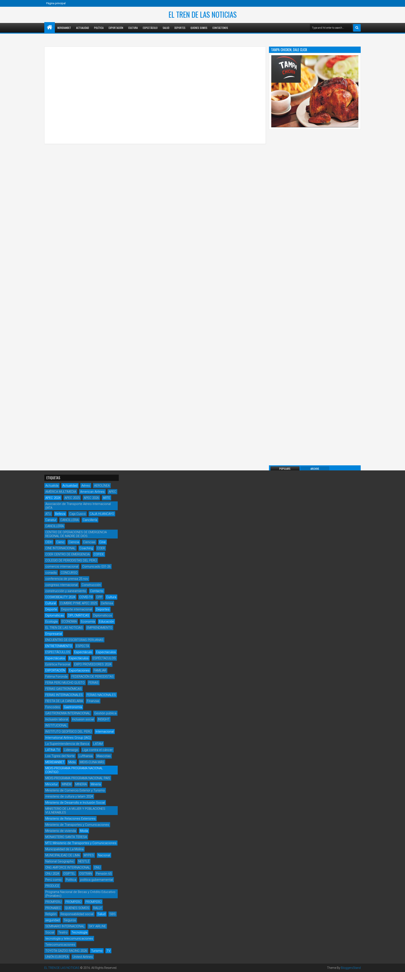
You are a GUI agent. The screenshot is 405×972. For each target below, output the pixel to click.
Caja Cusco (77, 514)
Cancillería (90, 520)
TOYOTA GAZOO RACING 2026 (66, 951)
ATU (48, 514)
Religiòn (51, 914)
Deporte (51, 609)
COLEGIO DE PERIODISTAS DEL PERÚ (71, 560)
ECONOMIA (69, 621)
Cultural (50, 603)
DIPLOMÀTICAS (78, 615)
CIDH (48, 542)
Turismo (97, 951)
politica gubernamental (96, 880)
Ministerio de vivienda (60, 831)
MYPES (89, 855)
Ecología (51, 621)
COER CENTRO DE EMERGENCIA (67, 554)
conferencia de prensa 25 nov (66, 579)
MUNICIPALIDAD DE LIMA (62, 855)
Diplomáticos (102, 615)
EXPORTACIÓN (55, 670)
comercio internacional (61, 566)
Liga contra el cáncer (97, 750)
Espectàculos (79, 658)
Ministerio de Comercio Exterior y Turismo (75, 790)
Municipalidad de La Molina (64, 849)
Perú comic (53, 880)
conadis (51, 573)
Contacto (96, 591)
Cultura (133, 28)
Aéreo (85, 485)
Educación (106, 621)
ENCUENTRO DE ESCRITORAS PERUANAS (74, 640)
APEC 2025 (72, 498)
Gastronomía (73, 707)
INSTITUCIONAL (56, 725)
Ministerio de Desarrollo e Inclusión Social (75, 802)
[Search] (357, 28)
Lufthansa (86, 756)
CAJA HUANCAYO (102, 514)
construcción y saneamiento (65, 591)
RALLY (97, 908)
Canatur (50, 520)
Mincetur (51, 784)
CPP (99, 597)
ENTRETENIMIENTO (58, 646)
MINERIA (81, 784)
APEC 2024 (53, 498)
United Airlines (83, 957)
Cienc (60, 542)
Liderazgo (71, 750)
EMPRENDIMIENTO (99, 628)
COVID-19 (85, 597)
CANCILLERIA (69, 520)
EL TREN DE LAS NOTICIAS (203, 14)
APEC (112, 492)
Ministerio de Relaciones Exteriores (70, 818)
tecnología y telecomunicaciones (69, 938)
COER (101, 548)
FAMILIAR (100, 670)
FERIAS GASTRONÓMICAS (63, 689)
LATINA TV (52, 750)
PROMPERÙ (93, 902)
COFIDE (99, 554)
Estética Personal (57, 664)
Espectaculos (106, 652)
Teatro (63, 932)
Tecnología (79, 932)
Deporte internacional (76, 609)
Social (49, 932)
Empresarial (53, 634)
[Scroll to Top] (398, 965)
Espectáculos (55, 658)
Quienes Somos (198, 28)
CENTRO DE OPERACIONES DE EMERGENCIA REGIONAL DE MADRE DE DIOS (76, 534)
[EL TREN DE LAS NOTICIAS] (49, 27)
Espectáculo (150, 28)
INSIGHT (103, 719)
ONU (97, 867)
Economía (88, 621)
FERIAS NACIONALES (101, 695)
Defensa (107, 603)
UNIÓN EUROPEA (57, 957)
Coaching (86, 548)
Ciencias (89, 542)
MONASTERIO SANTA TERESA (66, 837)
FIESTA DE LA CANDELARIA (64, 701)
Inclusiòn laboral (56, 719)
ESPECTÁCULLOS (57, 652)
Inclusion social (83, 719)
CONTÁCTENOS (220, 28)
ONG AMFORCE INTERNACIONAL (67, 867)
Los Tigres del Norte (60, 756)
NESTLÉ (83, 861)
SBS (112, 914)
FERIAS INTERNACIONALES (64, 695)
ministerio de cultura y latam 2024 (69, 796)
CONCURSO (69, 573)
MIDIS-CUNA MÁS (92, 762)
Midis (72, 762)
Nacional (104, 855)
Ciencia (74, 542)
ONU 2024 (52, 873)
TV (108, 951)
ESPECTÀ (82, 646)
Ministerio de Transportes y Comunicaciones (77, 825)
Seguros (70, 920)
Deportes (179, 28)
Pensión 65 (104, 873)
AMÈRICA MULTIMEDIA (60, 492)
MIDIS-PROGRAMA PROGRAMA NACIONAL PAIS (77, 778)
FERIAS (94, 683)
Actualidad (82, 28)
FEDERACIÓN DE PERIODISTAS (93, 676)
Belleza (60, 514)
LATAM (98, 744)
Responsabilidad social (77, 914)
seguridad (52, 920)
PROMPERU (53, 902)
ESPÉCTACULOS (104, 658)
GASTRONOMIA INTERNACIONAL (67, 713)
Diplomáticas (54, 615)
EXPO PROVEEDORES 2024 (92, 664)
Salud (166, 28)
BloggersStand (351, 967)
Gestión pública (105, 713)
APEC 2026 (91, 498)
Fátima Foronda (56, 676)
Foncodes (52, 707)
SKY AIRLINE (97, 926)
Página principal (56, 3)
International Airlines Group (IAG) (68, 738)
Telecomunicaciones (60, 944)
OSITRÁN (85, 873)
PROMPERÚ (73, 902)
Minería (96, 784)
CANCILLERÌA (54, 526)
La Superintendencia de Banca (67, 744)
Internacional (105, 731)
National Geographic (59, 861)
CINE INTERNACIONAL (60, 548)
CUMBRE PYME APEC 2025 (78, 603)
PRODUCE (52, 886)
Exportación (116, 28)
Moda (84, 831)
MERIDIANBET (64, 28)
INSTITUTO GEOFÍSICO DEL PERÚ (68, 731)
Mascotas (104, 756)
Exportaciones (79, 670)
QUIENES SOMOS (77, 908)
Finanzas (93, 701)
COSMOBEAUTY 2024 (60, 597)
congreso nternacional (61, 585)
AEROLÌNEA (102, 485)
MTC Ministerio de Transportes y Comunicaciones (80, 843)
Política (99, 28)
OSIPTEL (69, 873)
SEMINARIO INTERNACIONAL (65, 926)
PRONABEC (53, 908)
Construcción (91, 585)
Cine (102, 542)
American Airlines (92, 492)
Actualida (51, 485)
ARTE (106, 498)
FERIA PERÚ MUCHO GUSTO (65, 683)
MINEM (66, 784)
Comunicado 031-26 (96, 566)
